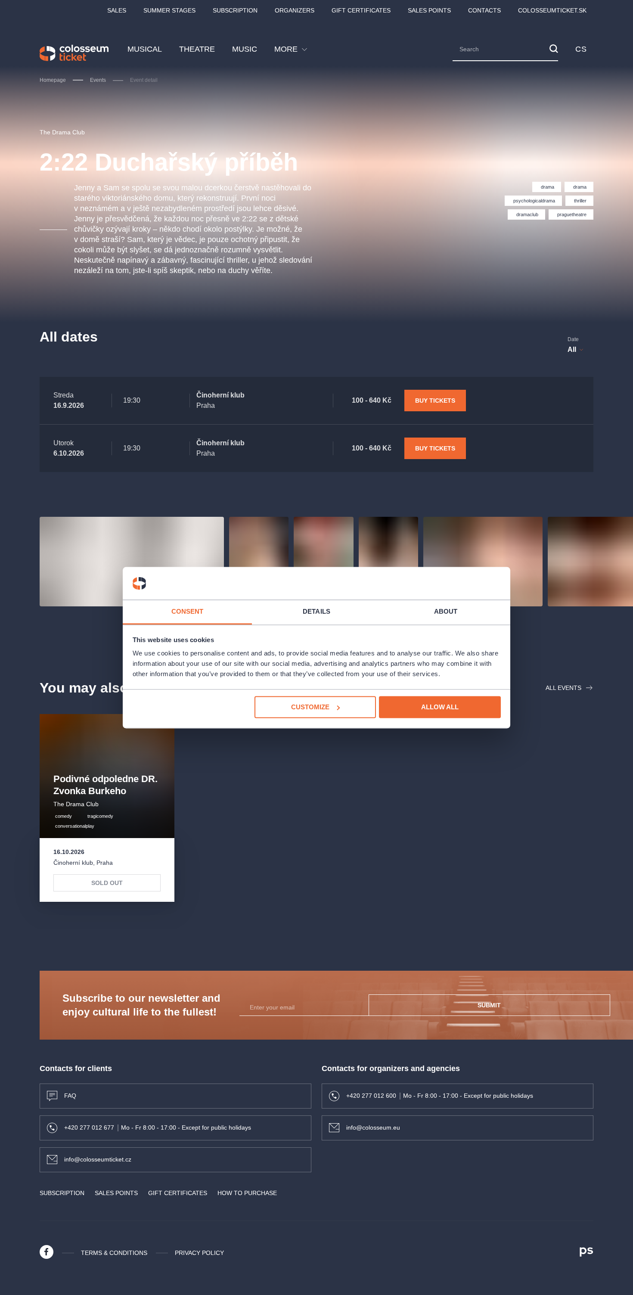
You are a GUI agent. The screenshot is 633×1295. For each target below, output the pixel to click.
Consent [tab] (187, 611)
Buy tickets (435, 400)
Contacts (484, 10)
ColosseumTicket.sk (552, 10)
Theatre (197, 49)
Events (98, 80)
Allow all (440, 707)
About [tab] (446, 611)
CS (580, 49)
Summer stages (169, 10)
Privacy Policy (199, 1252)
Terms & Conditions (114, 1252)
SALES (116, 10)
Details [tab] (316, 611)
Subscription (235, 10)
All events (563, 687)
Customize (310, 707)
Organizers (294, 10)
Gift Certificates (361, 10)
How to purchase (247, 1192)
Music (244, 49)
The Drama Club (62, 132)
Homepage (53, 80)
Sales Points (429, 10)
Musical (144, 49)
